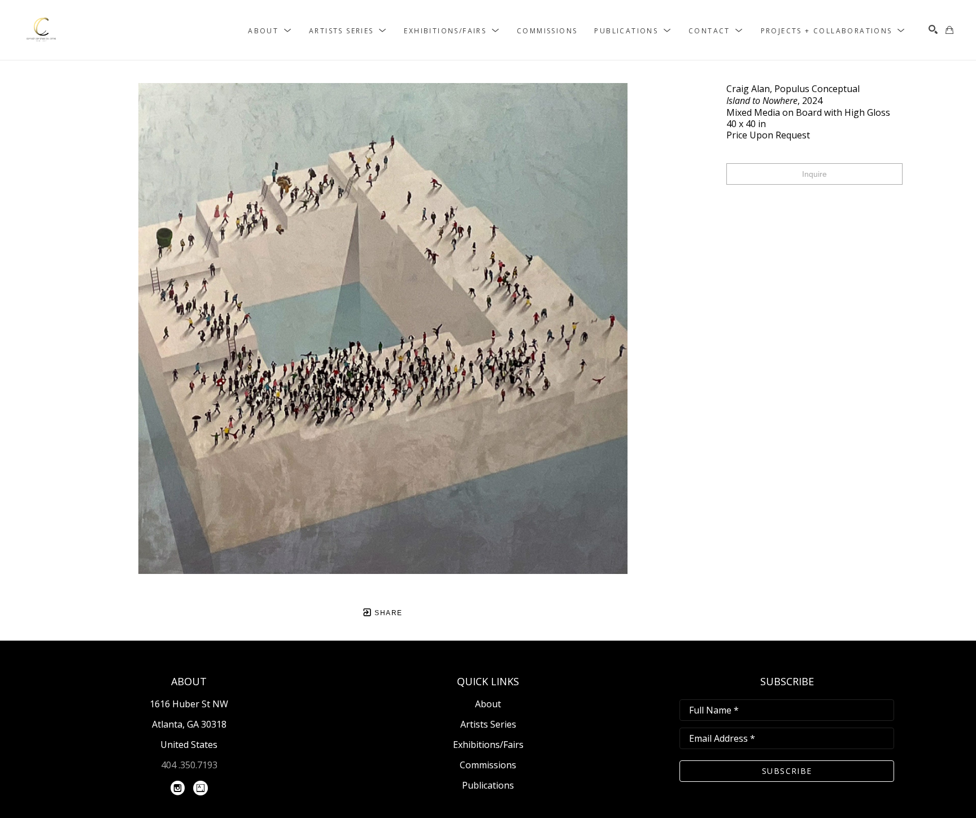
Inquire (814, 174)
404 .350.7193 (189, 765)
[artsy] (200, 788)
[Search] (933, 29)
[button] (270, 30)
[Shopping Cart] (949, 29)
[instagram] (178, 788)
